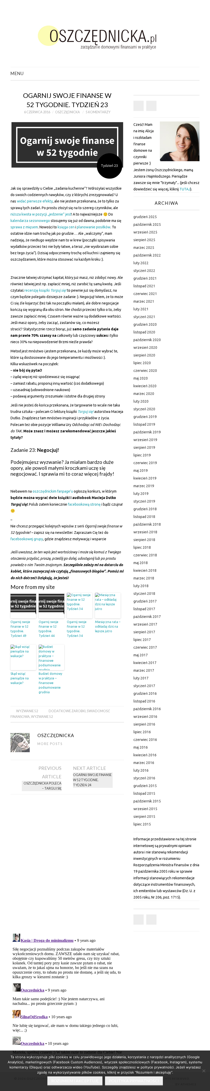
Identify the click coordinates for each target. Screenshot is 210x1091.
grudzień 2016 (145, 693)
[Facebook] (138, 106)
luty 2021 (141, 309)
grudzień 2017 (145, 601)
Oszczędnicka (67, 112)
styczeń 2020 (144, 409)
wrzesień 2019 (145, 440)
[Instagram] (151, 106)
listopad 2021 (144, 286)
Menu (17, 73)
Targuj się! (58, 290)
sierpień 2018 (144, 540)
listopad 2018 (144, 517)
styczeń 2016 (144, 778)
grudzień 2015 (145, 786)
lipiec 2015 (142, 824)
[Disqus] (67, 862)
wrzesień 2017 (145, 624)
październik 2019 (147, 432)
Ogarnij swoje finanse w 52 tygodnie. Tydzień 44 (48, 628)
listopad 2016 (144, 701)
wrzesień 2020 (145, 347)
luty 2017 (141, 678)
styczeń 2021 (144, 317)
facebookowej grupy (26, 539)
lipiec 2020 (142, 363)
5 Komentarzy (98, 112)
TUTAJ (185, 189)
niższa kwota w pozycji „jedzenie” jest (40, 214)
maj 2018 (140, 563)
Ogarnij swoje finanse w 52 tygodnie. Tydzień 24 (92, 780)
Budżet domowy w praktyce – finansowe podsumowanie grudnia (50, 683)
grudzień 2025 (145, 217)
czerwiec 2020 (145, 371)
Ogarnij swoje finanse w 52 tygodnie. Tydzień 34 (77, 628)
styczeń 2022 (144, 271)
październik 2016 (147, 709)
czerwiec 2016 (145, 740)
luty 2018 (141, 586)
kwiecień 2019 (144, 478)
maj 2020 (140, 378)
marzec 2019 (143, 486)
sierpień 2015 (144, 816)
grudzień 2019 (145, 417)
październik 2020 (147, 340)
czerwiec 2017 (145, 647)
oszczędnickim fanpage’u (53, 491)
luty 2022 (141, 263)
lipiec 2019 (142, 455)
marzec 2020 (143, 394)
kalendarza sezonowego (30, 221)
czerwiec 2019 (145, 463)
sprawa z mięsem (24, 227)
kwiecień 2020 (144, 386)
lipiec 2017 (142, 640)
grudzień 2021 (145, 278)
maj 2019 (140, 470)
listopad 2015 (144, 793)
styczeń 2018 (144, 594)
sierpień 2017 (144, 632)
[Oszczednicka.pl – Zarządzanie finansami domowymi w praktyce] (105, 36)
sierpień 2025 (144, 240)
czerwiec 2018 (145, 555)
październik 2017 (147, 617)
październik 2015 (147, 801)
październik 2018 (147, 524)
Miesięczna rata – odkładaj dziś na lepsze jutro (107, 626)
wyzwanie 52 (42, 717)
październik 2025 (147, 224)
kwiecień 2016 (144, 755)
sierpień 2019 (144, 447)
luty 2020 (141, 401)
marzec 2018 (143, 578)
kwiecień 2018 (144, 570)
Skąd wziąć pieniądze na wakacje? (19, 678)
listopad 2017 (144, 609)
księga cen (66, 227)
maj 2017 (140, 655)
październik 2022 (147, 255)
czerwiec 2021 (145, 294)
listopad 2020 (144, 332)
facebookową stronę (84, 504)
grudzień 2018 (145, 509)
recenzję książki (37, 290)
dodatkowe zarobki (67, 711)
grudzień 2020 (145, 324)
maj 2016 (140, 747)
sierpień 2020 (144, 355)
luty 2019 (141, 494)
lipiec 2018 (142, 547)
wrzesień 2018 (145, 532)
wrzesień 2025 (145, 232)
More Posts (49, 744)
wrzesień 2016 (145, 717)
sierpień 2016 (144, 724)
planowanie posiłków (93, 227)
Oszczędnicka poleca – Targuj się (42, 785)
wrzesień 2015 (145, 809)
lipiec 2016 (142, 732)
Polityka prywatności (134, 1080)
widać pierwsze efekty (35, 201)
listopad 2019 (144, 424)
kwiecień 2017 (144, 663)
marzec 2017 (143, 670)
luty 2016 (141, 770)
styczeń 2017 (144, 686)
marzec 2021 (143, 301)
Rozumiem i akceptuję (75, 1080)
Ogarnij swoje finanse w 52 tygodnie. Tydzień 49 (20, 628)
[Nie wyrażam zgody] (203, 1070)
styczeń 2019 (144, 501)
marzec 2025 (143, 248)
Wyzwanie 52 (27, 711)
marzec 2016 (143, 763)
